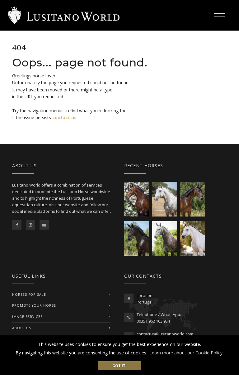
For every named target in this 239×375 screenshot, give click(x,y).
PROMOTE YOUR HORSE (34, 305)
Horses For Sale (29, 294)
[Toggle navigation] (219, 15)
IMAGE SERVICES (27, 316)
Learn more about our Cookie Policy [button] (186, 353)
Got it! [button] (119, 365)
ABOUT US (21, 328)
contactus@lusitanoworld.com (165, 334)
